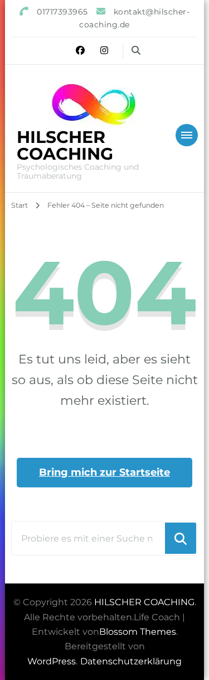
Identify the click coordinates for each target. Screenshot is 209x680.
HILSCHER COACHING (65, 145)
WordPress (51, 661)
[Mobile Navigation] (187, 135)
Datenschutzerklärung (131, 661)
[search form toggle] (136, 50)
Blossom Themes (137, 631)
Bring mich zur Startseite (104, 472)
